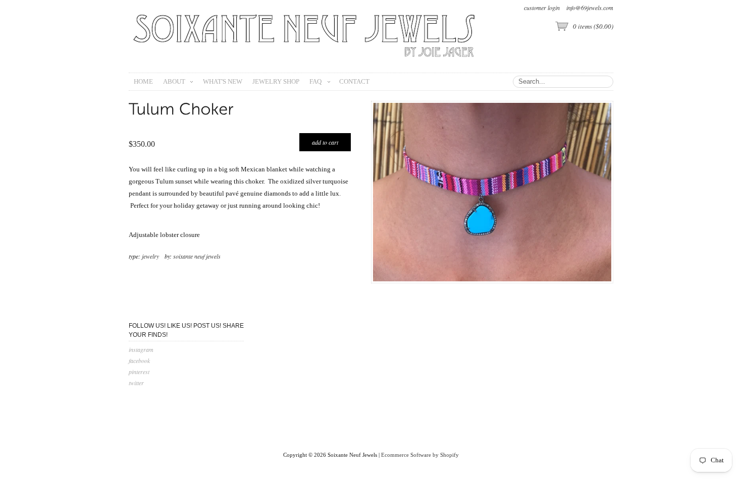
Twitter (136, 383)
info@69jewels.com (589, 8)
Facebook (139, 360)
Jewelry (150, 256)
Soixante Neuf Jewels (197, 256)
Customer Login (542, 8)
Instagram (141, 349)
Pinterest (139, 372)
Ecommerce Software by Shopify (420, 455)
